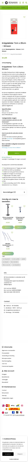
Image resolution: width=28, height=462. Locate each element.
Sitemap (4, 395)
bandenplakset (6, 259)
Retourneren (5, 393)
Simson (4, 51)
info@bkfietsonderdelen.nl (13, 310)
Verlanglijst (5, 379)
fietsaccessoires (6, 265)
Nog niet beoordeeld (16, 54)
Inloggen (4, 374)
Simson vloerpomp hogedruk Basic (7, 218)
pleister (23, 259)
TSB (13, 415)
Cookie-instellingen (19, 415)
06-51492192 (15, 305)
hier (11, 449)
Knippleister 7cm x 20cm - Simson (15, 7)
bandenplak (5, 262)
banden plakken (16, 259)
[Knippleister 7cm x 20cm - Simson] (14, 38)
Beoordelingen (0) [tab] (9, 192)
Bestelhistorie (5, 377)
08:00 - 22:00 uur (17, 308)
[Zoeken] (26, 3)
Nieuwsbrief (5, 382)
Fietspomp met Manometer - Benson (20, 219)
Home (3, 7)
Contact (4, 390)
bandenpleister (16, 265)
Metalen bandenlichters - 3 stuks (8, 245)
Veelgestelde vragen (7, 398)
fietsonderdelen (14, 262)
